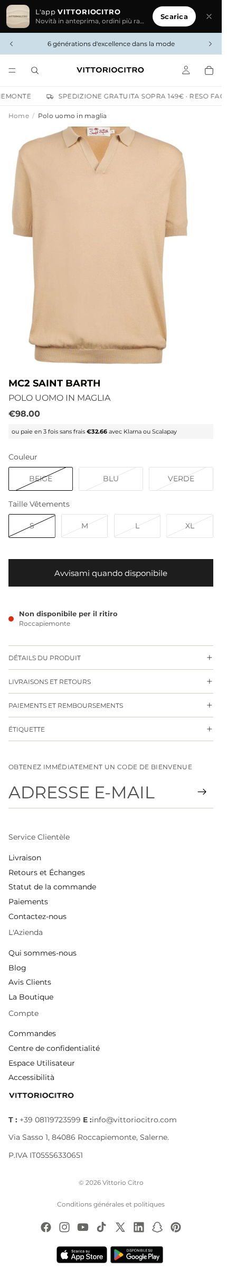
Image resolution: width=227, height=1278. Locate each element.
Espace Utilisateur (41, 1063)
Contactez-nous (37, 916)
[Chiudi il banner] (209, 16)
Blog (17, 968)
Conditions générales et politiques (111, 1204)
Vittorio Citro (123, 1182)
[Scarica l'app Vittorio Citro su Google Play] (138, 1254)
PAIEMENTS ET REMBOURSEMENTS (65, 705)
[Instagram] (64, 1227)
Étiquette (26, 729)
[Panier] (209, 70)
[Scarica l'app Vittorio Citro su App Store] (81, 1254)
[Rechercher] (34, 70)
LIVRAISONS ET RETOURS (49, 682)
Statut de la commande (52, 887)
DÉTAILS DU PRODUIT (44, 658)
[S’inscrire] (202, 792)
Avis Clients (29, 982)
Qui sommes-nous (42, 953)
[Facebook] (46, 1227)
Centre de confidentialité (54, 1048)
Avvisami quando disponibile (110, 573)
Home (18, 116)
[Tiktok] (101, 1227)
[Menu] (12, 70)
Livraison (24, 857)
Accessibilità (31, 1077)
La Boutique (30, 997)
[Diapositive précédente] (11, 44)
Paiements (28, 901)
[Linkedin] (139, 1227)
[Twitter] (120, 1227)
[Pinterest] (175, 1227)
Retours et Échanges (46, 872)
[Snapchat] (157, 1227)
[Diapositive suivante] (210, 44)
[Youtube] (83, 1227)
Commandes (32, 1033)
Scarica (174, 16)
